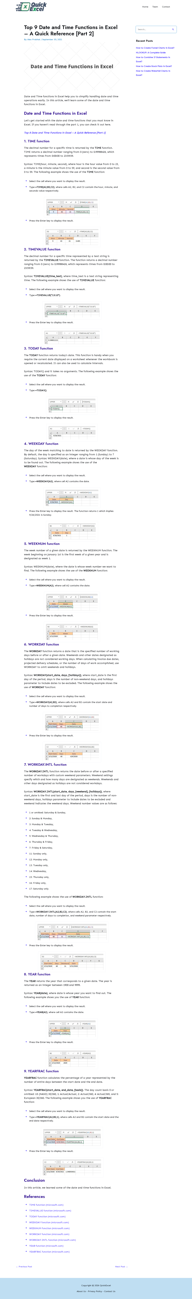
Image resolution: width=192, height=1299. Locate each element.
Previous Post (24, 1266)
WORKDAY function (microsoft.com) (49, 1234)
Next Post (121, 1266)
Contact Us (109, 1291)
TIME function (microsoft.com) (46, 1204)
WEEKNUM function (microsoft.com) (49, 1228)
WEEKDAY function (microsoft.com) (49, 1222)
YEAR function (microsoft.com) (46, 1245)
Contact (166, 6)
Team (155, 6)
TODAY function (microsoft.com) (47, 1216)
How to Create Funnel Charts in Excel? (155, 48)
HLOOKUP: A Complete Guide (151, 52)
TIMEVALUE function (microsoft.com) (50, 1210)
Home (145, 6)
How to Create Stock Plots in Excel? (154, 66)
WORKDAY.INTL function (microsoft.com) (52, 1240)
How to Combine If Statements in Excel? (153, 59)
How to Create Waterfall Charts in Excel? (153, 73)
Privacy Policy (95, 1291)
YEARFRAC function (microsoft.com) (49, 1251)
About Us (81, 1291)
